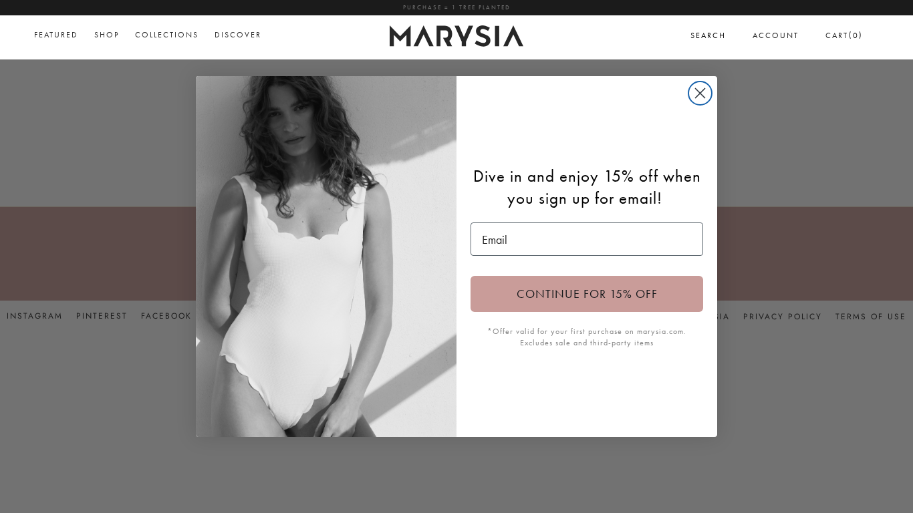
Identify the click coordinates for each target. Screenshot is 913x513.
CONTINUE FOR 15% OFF (587, 293)
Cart (844, 35)
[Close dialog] (700, 93)
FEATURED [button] (56, 34)
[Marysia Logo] (456, 34)
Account (776, 35)
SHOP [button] (106, 34)
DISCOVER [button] (238, 34)
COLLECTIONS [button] (167, 34)
